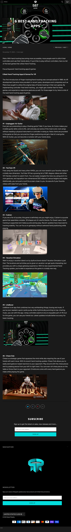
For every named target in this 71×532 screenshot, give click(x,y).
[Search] (62, 2)
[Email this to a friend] (43, 406)
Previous (58, 47)
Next (65, 47)
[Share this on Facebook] (33, 406)
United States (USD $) (13, 514)
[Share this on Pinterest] (38, 406)
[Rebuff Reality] (35, 2)
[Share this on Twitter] (28, 406)
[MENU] (1, 2)
